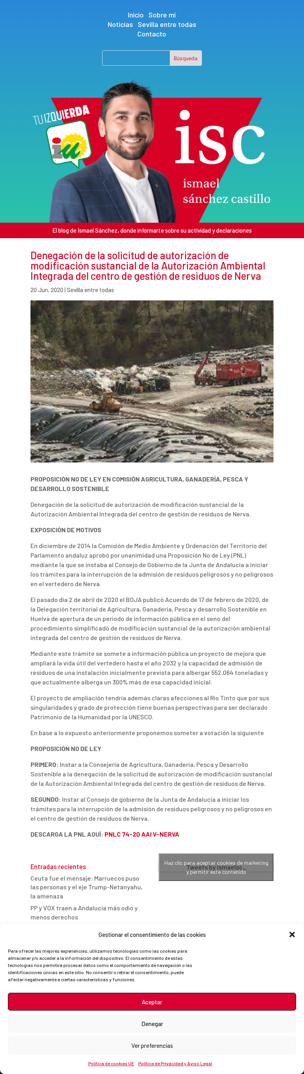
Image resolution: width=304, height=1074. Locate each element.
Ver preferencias (152, 1045)
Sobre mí (162, 14)
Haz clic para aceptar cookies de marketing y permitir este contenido (216, 867)
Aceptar (152, 1001)
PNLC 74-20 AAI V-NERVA (141, 834)
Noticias (120, 24)
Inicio (136, 14)
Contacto (151, 33)
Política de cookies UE (111, 1063)
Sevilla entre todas (167, 24)
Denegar (152, 1023)
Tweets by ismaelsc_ (216, 867)
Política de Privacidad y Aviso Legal (175, 1063)
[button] (292, 934)
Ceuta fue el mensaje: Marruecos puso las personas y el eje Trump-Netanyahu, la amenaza (86, 887)
